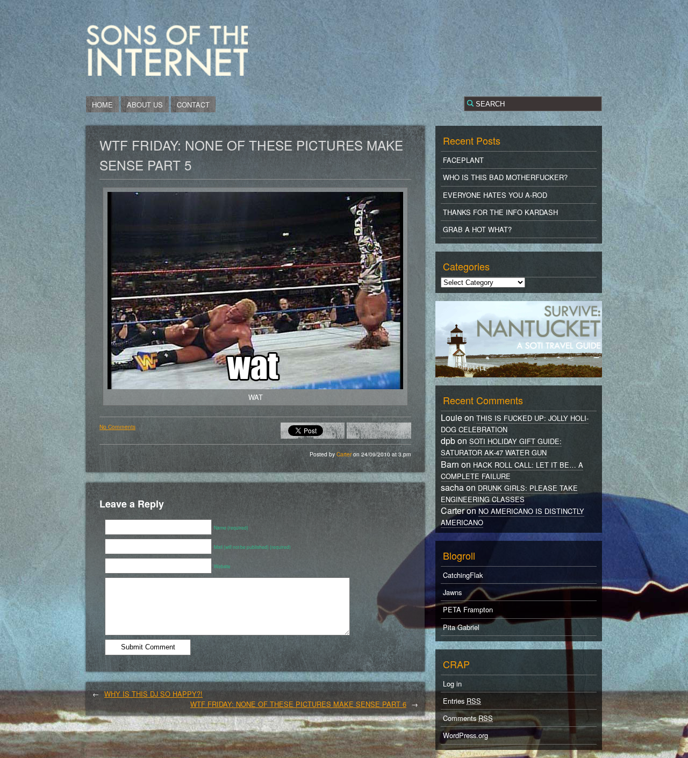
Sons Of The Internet (167, 50)
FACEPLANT (463, 160)
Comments (468, 718)
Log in (452, 683)
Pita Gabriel (461, 627)
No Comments (117, 427)
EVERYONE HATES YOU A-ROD (495, 195)
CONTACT (193, 104)
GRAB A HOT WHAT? (477, 229)
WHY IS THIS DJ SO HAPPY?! (153, 694)
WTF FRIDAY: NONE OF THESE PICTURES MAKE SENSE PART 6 (298, 704)
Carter (344, 454)
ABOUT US (145, 104)
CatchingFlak (463, 575)
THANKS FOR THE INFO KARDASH (500, 212)
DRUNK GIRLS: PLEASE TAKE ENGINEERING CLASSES (509, 493)
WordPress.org (465, 735)
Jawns (452, 592)
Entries (462, 701)
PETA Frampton (468, 609)
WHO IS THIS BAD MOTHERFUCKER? (505, 177)
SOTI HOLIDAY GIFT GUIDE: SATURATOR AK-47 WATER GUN (501, 446)
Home (102, 104)
